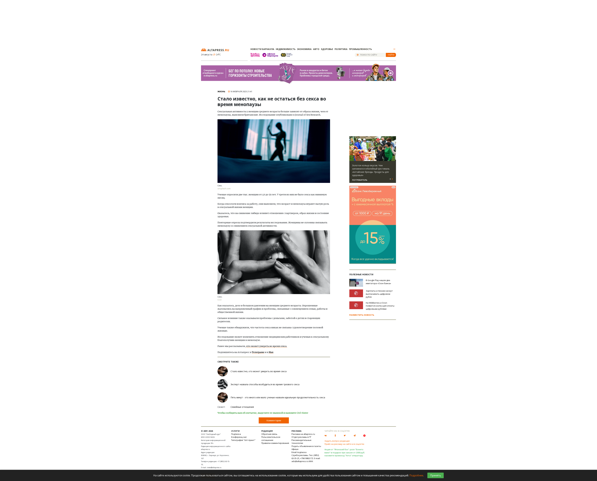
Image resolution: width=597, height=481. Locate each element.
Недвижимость (286, 49)
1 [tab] (390, 179)
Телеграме (258, 352)
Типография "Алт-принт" (243, 440)
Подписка (236, 434)
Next (393, 148)
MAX (311, 461)
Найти (391, 54)
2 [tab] (392, 179)
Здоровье (327, 49)
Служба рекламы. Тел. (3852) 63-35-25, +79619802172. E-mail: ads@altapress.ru (306, 458)
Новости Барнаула (262, 49)
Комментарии (273, 420)
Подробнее (416, 475)
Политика (341, 49)
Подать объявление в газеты (306, 446)
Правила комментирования (275, 443)
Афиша (295, 449)
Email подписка (299, 452)
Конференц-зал (239, 437)
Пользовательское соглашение (270, 438)
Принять (435, 475)
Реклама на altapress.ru (303, 434)
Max (271, 352)
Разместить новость (361, 315)
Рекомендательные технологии (301, 442)
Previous (352, 148)
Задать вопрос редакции (337, 440)
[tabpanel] (372, 161)
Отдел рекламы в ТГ (301, 437)
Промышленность (360, 49)
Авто (316, 49)
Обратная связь (269, 434)
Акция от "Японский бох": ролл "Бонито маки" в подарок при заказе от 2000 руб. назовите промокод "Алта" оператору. (344, 452)
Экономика (304, 49)
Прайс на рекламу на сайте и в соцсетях (344, 444)
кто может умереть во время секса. (266, 346)
